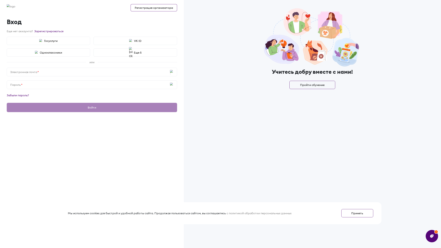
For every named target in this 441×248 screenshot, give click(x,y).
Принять (357, 213)
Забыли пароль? (18, 95)
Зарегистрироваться (48, 31)
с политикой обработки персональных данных (259, 213)
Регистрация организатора (154, 7)
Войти (92, 107)
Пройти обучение (312, 85)
